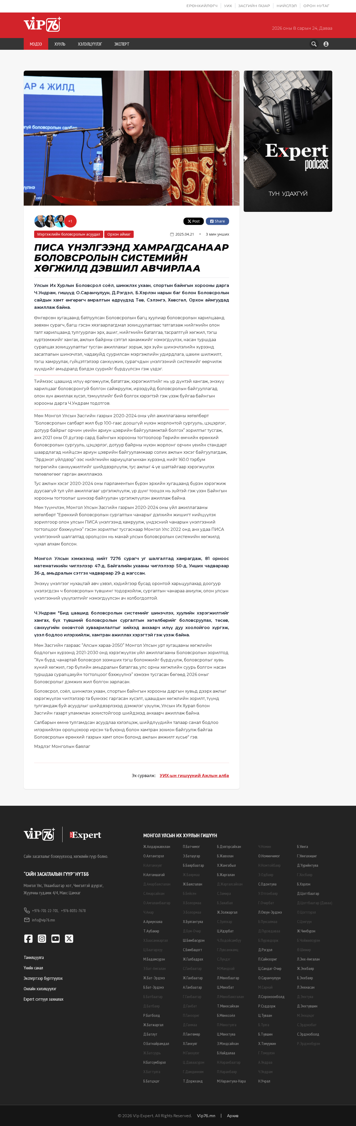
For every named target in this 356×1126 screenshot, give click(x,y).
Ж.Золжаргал (227, 912)
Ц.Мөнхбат (225, 987)
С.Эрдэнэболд (308, 1034)
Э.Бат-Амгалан (154, 968)
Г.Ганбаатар (192, 996)
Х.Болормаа (192, 902)
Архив (232, 1115)
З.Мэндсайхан (228, 1043)
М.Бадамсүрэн (154, 959)
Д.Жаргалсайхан (230, 884)
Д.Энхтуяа (305, 996)
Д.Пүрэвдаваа (269, 930)
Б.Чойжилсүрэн (308, 940)
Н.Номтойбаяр (269, 865)
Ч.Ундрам (265, 1071)
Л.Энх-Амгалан (308, 959)
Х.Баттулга (151, 1071)
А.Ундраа (265, 1062)
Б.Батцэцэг (151, 1081)
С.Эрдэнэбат (307, 1024)
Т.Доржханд (193, 1081)
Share (220, 221)
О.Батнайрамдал (156, 1043)
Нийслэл (287, 5)
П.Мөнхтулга (226, 1024)
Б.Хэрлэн (303, 884)
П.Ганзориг (191, 1015)
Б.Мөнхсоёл (226, 1015)
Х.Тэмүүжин (267, 1043)
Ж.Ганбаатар (193, 977)
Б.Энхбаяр (305, 977)
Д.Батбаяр (151, 1005)
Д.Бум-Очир (192, 930)
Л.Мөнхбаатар (228, 977)
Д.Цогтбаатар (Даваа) (314, 902)
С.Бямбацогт (192, 949)
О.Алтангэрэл (153, 855)
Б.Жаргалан (226, 874)
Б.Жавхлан (225, 855)
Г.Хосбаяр (304, 874)
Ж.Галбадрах (193, 959)
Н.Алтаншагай (154, 874)
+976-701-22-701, (45, 910)
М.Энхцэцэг (305, 1015)
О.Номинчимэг (269, 855)
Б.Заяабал (225, 902)
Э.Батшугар (191, 855)
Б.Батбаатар (153, 996)
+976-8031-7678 (73, 910)
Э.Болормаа (192, 912)
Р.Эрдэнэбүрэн (308, 1043)
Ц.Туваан (265, 1015)
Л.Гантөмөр (191, 1034)
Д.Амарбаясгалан (156, 884)
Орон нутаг (316, 5)
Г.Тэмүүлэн (266, 1052)
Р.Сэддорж (266, 1005)
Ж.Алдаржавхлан (156, 846)
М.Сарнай (265, 987)
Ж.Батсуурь (152, 1052)
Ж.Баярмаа (191, 874)
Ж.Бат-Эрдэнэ (154, 977)
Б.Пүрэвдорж (268, 940)
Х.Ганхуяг (190, 1043)
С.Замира (224, 893)
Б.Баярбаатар (193, 865)
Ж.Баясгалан (192, 884)
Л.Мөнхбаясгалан (230, 996)
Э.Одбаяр (265, 874)
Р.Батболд (151, 1015)
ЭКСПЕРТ (122, 44)
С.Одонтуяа (267, 884)
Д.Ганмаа (190, 1024)
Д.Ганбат (190, 1005)
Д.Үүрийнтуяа (307, 865)
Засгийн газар (254, 5)
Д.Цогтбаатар (308, 893)
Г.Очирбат (266, 902)
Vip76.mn (206, 1115)
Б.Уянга (302, 846)
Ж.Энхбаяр (305, 968)
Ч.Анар (148, 912)
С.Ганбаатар (192, 968)
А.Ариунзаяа (152, 921)
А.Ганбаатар (192, 987)
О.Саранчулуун (269, 977)
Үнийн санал (33, 968)
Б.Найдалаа (226, 1052)
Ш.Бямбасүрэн (194, 940)
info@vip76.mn (43, 919)
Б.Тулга (263, 1024)
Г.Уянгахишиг (307, 855)
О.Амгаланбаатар (156, 902)
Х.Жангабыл (226, 865)
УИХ (228, 5)
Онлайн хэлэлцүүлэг (40, 989)
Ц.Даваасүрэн (193, 1062)
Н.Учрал (264, 1081)
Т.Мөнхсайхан (228, 1005)
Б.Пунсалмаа (267, 921)
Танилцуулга (34, 957)
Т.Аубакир (151, 930)
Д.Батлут (150, 1034)
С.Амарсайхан (153, 893)
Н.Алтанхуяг (152, 865)
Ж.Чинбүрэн (306, 930)
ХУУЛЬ (59, 44)
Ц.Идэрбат (225, 930)
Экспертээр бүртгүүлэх (43, 978)
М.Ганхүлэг (191, 1052)
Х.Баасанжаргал (155, 940)
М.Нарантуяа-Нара (231, 1081)
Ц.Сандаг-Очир (269, 968)
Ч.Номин (264, 846)
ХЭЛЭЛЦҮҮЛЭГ (90, 44)
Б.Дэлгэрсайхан (229, 846)
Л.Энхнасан (306, 987)
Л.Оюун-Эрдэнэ (270, 912)
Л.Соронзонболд (271, 996)
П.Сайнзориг (267, 959)
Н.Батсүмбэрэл (154, 1062)
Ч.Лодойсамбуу (229, 940)
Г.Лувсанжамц (227, 949)
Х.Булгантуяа (193, 921)
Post (196, 221)
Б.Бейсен (189, 893)
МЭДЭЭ (36, 44)
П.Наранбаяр (227, 1071)
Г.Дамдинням (193, 1071)
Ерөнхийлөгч (202, 5)
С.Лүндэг (223, 959)
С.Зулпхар (224, 921)
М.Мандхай (226, 968)
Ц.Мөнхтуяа (226, 1034)
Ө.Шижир (304, 949)
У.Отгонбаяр (268, 893)
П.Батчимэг (191, 846)
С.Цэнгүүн (304, 921)
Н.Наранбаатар (229, 1062)
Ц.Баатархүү (152, 949)
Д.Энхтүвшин (307, 1005)
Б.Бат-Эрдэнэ (153, 987)
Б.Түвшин (265, 1034)
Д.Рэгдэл (265, 949)
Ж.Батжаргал (153, 1024)
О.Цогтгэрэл (306, 912)
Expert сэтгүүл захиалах (43, 999)
